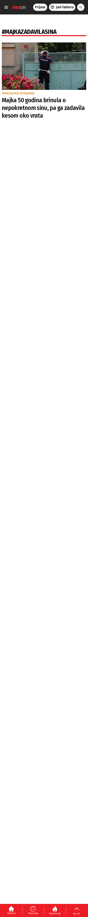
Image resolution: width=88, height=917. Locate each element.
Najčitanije (55, 913)
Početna (11, 913)
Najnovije (33, 913)
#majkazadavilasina (29, 31)
